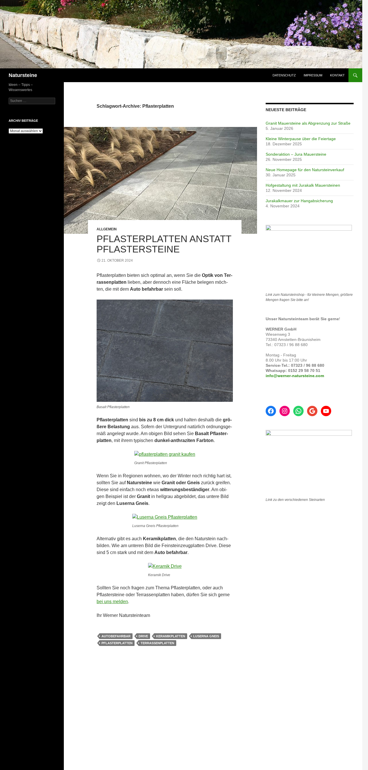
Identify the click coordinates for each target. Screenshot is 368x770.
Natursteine (23, 75)
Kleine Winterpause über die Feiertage (301, 138)
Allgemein (107, 229)
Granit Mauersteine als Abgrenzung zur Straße (308, 123)
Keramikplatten (170, 636)
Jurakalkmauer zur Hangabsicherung (299, 200)
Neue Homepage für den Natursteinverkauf (305, 169)
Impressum (313, 75)
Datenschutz (284, 75)
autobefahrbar (116, 636)
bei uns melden (112, 601)
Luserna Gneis (206, 636)
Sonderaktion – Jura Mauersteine (296, 154)
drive (143, 636)
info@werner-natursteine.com (295, 375)
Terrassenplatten (157, 643)
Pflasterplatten (117, 643)
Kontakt (337, 75)
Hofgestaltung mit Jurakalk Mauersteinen (303, 185)
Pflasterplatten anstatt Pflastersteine (164, 243)
